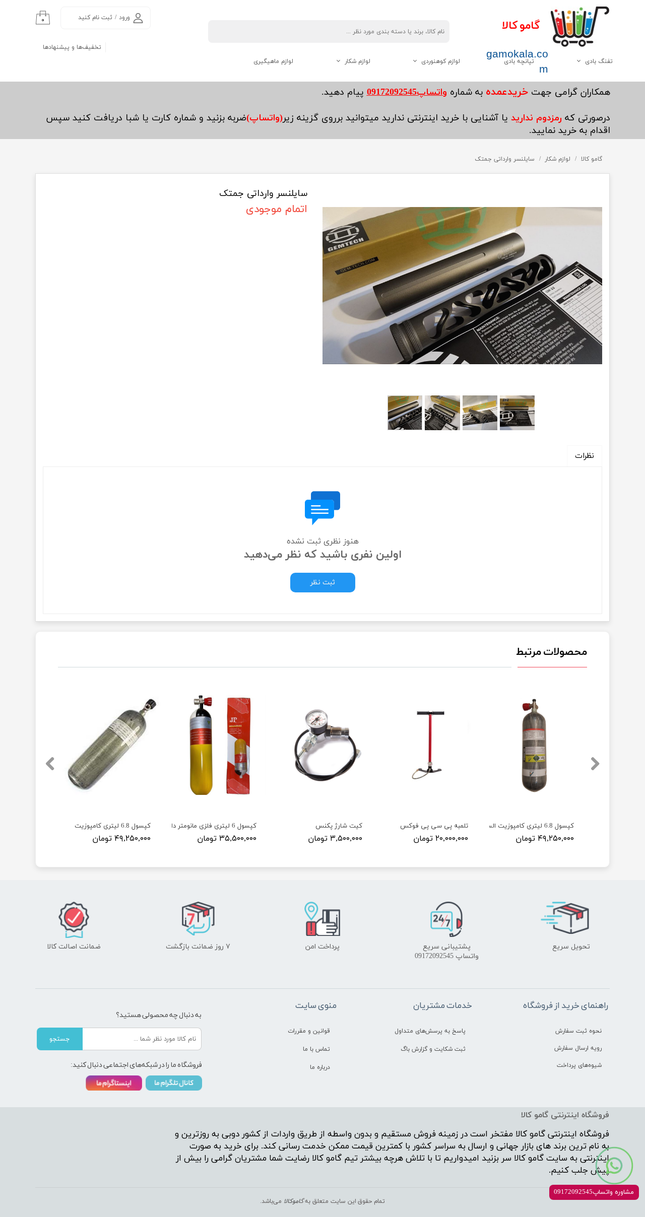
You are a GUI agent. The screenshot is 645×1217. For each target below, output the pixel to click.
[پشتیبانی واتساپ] (614, 1165)
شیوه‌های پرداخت (579, 1065)
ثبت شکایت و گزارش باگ (433, 1049)
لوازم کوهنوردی (440, 61)
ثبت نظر (322, 582)
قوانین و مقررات (309, 1031)
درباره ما (320, 1067)
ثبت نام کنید (95, 18)
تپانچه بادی (519, 61)
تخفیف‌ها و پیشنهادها (72, 47)
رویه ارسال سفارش (578, 1048)
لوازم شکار (357, 61)
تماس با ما (316, 1049)
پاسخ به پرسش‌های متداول (430, 1031)
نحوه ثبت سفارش (578, 1031)
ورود (124, 18)
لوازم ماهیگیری (273, 61)
